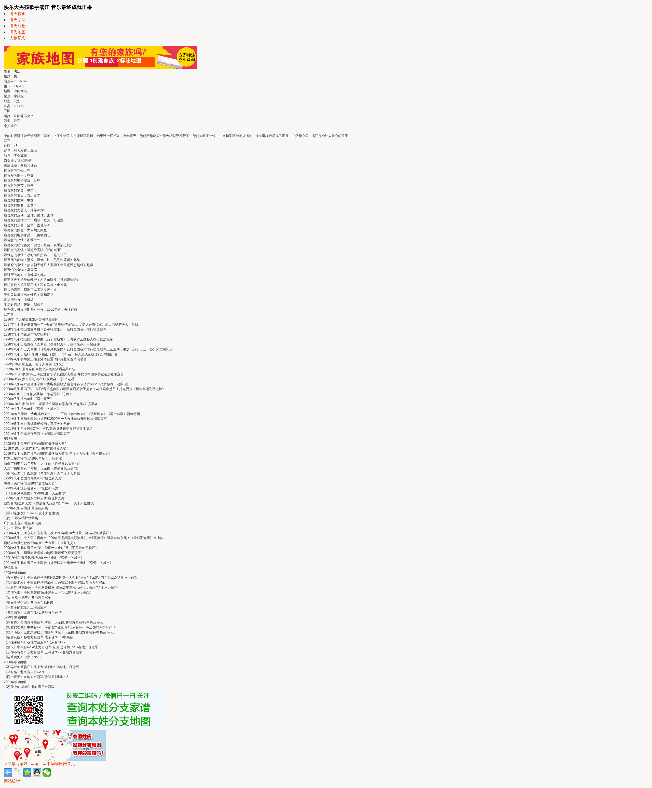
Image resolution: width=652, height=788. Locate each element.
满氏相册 (17, 26)
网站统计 (12, 781)
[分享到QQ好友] (37, 772)
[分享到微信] (47, 772)
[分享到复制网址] (17, 772)
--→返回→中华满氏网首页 (51, 764)
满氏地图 (17, 32)
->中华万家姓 (16, 764)
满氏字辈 (17, 20)
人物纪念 (17, 38)
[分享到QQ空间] (27, 772)
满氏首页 (17, 13)
